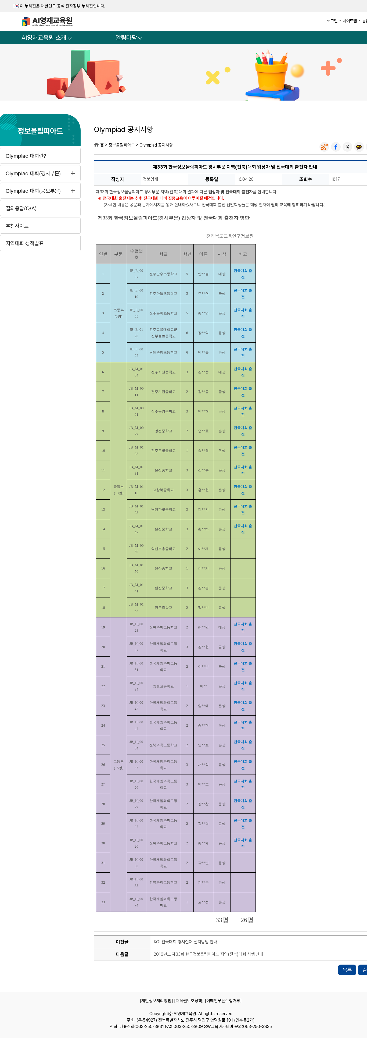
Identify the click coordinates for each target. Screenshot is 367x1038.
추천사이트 (17, 226)
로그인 (332, 20)
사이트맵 (350, 20)
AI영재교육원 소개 (43, 37)
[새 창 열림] (324, 147)
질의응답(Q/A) (21, 208)
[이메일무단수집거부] (223, 1000)
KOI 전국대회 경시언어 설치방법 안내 (185, 942)
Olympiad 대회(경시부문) (33, 173)
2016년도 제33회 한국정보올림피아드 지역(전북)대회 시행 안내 (208, 954)
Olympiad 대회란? (26, 156)
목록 (347, 970)
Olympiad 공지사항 (156, 145)
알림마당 (126, 37)
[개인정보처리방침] (156, 1000)
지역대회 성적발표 (25, 243)
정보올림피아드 (40, 130)
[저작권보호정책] (189, 1000)
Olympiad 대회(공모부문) (33, 191)
